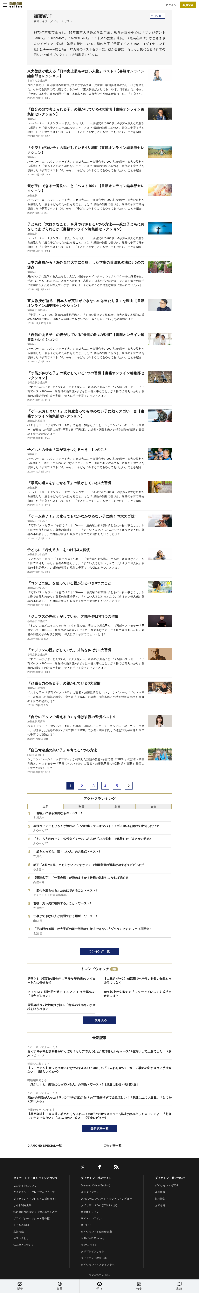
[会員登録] (188, 5)
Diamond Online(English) (95, 1185)
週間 (117, 806)
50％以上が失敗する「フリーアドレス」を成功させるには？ (138, 994)
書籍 (179, 1288)
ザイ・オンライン (91, 1218)
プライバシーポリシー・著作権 (31, 1218)
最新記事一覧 (99, 1128)
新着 (20, 1288)
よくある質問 (21, 1225)
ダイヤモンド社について (170, 1178)
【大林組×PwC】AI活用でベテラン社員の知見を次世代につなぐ (138, 980)
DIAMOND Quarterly (93, 1238)
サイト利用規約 (22, 1205)
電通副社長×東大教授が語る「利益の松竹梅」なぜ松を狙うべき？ (61, 1007)
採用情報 (160, 1198)
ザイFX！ (86, 1225)
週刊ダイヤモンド (91, 1192)
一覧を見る (99, 1020)
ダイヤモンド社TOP (166, 1185)
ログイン (171, 5)
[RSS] (116, 1167)
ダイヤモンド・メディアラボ (97, 1264)
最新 (46, 806)
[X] (83, 1167)
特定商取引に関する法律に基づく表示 (35, 1212)
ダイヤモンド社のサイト (96, 1178)
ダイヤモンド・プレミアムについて (34, 1192)
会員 (154, 806)
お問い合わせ (21, 1238)
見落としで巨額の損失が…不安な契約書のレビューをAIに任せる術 (61, 980)
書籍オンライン (90, 1212)
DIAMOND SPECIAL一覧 (44, 1145)
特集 (139, 1288)
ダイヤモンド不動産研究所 (96, 1231)
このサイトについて (25, 1185)
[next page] (129, 786)
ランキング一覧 (99, 951)
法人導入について (23, 1244)
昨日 (82, 806)
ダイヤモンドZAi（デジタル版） (100, 1205)
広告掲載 (18, 1231)
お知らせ (160, 1205)
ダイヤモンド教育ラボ (94, 1258)
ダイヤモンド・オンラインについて (35, 1178)
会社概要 (160, 1192)
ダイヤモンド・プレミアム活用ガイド (35, 1198)
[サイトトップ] (16, 5)
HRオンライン (89, 1244)
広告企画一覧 (112, 1145)
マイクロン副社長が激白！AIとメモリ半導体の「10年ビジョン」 (61, 994)
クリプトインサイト (92, 1251)
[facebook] (99, 1167)
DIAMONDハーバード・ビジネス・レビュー (106, 1198)
